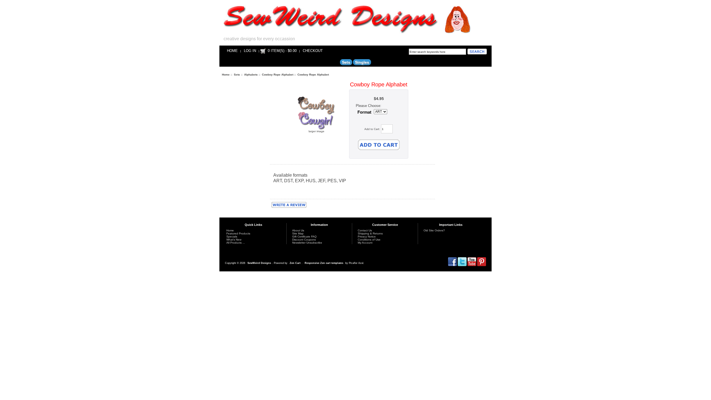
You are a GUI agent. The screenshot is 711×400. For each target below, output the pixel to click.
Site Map (298, 233)
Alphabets (251, 74)
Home (232, 51)
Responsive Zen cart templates (324, 263)
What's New (233, 239)
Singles (362, 62)
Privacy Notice (367, 236)
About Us (298, 230)
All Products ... (235, 242)
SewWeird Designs (259, 263)
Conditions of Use (369, 239)
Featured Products (238, 233)
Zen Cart (295, 263)
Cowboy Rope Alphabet (277, 74)
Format (364, 112)
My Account (365, 242)
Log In (250, 51)
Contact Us (365, 230)
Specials (231, 236)
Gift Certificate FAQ (304, 236)
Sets (237, 74)
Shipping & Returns (370, 233)
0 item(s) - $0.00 (282, 51)
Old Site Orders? (434, 230)
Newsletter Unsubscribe (307, 242)
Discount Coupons (304, 239)
